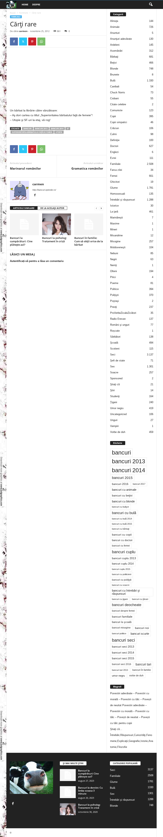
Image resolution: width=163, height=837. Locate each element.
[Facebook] (14, 41)
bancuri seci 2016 (121, 664)
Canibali (114, 86)
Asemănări (116, 50)
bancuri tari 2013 (120, 670)
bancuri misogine (121, 627)
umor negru (118, 675)
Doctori (114, 146)
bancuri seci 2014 (123, 652)
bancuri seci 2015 (123, 658)
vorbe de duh (136, 675)
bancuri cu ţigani (120, 599)
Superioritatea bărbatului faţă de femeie (32, 132)
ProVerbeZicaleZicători (123, 312)
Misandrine (116, 235)
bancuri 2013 (41, 128)
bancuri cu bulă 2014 (122, 518)
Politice (114, 289)
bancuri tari (143, 664)
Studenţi (115, 396)
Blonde (114, 68)
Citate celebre (118, 104)
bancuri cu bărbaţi (120, 529)
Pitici (113, 277)
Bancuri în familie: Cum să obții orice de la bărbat (88, 241)
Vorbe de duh (117, 432)
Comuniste (116, 110)
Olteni (113, 271)
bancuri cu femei (121, 545)
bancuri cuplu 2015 (121, 569)
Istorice (114, 205)
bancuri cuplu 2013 (124, 558)
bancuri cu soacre (120, 585)
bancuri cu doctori (122, 540)
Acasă (13, 12)
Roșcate (115, 330)
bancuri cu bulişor (120, 507)
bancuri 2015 (122, 478)
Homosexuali (117, 193)
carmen (23, 31)
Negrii (113, 259)
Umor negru (116, 408)
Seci (112, 354)
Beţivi (113, 62)
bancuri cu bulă (124, 513)
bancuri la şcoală (121, 622)
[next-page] (101, 208)
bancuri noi (142, 627)
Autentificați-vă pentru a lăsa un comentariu (37, 261)
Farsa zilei (116, 169)
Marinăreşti (116, 217)
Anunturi (115, 32)
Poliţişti (114, 294)
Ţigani (113, 402)
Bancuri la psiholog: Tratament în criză (54, 239)
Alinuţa (114, 20)
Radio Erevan (118, 318)
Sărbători (115, 336)
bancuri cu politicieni (121, 574)
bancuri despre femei (123, 610)
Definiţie (114, 140)
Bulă (112, 80)
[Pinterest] (32, 41)
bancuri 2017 (139, 484)
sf (68, 128)
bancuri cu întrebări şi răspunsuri (126, 592)
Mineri (113, 229)
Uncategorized (118, 414)
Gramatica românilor (87, 168)
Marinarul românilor (25, 168)
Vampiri (114, 426)
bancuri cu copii (122, 534)
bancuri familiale (122, 616)
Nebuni (114, 253)
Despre (36, 4)
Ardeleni (114, 44)
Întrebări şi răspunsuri (122, 199)
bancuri (27, 128)
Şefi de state (117, 360)
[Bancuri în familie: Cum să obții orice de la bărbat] (88, 224)
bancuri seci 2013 (123, 646)
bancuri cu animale (124, 489)
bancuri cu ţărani (140, 599)
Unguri (113, 420)
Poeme (114, 283)
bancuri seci (123, 640)
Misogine (115, 241)
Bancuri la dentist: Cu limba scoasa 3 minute (90, 790)
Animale (114, 26)
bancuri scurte (140, 633)
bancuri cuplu (123, 552)
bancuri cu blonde (123, 501)
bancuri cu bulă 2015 (122, 524)
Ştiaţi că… (116, 729)
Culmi (113, 134)
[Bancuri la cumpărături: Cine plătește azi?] (24, 224)
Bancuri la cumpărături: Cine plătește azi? (21, 241)
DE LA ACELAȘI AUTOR (52, 208)
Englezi (114, 152)
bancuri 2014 (57, 128)
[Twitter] (23, 41)
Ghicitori (115, 181)
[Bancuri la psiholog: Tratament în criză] (56, 224)
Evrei (113, 157)
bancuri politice (119, 633)
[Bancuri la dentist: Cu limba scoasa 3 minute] (68, 792)
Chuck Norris (117, 92)
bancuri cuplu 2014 (123, 563)
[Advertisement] (43, 79)
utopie (59, 132)
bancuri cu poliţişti (121, 579)
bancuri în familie (141, 670)
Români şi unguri (119, 324)
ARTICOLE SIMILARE (23, 208)
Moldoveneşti (117, 247)
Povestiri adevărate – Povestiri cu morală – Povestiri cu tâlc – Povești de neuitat (130, 699)
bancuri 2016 (120, 484)
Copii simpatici (118, 122)
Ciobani (114, 98)
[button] (150, 4)
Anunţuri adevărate (121, 38)
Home (25, 4)
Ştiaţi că (115, 384)
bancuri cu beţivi (122, 495)
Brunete (114, 74)
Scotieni (114, 348)
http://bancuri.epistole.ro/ (44, 190)
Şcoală (114, 342)
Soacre (114, 372)
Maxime (114, 223)
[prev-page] (96, 208)
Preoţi (113, 306)
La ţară (114, 211)
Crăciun (114, 128)
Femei (113, 175)
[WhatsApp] (41, 41)
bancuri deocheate (126, 605)
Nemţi (113, 265)
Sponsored (116, 378)
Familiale (23, 12)
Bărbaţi (114, 56)
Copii (113, 116)
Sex (112, 366)
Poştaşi (114, 300)
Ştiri (112, 390)
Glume (114, 187)
